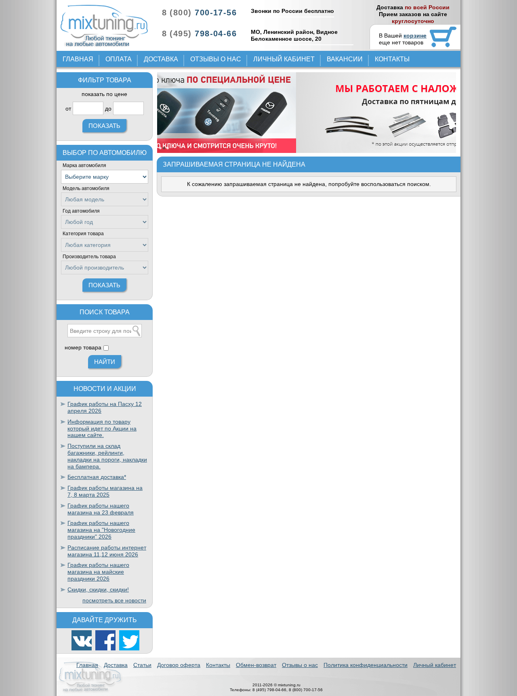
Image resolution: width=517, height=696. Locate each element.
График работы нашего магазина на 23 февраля (100, 509)
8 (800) (199, 12)
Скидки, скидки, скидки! (98, 589)
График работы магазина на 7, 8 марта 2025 (105, 491)
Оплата (118, 59)
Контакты (392, 59)
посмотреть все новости (114, 600)
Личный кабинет (284, 59)
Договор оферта (178, 665)
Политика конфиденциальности (366, 665)
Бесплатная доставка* (96, 477)
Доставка (161, 59)
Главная (78, 59)
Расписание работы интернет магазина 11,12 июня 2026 (106, 551)
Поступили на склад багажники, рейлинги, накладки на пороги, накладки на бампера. (107, 456)
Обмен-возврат (256, 665)
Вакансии (345, 59)
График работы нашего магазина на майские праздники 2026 (98, 572)
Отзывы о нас (215, 59)
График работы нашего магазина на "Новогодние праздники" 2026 (101, 530)
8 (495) (199, 33)
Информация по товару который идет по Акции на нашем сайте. (102, 428)
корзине (415, 35)
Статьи (142, 665)
